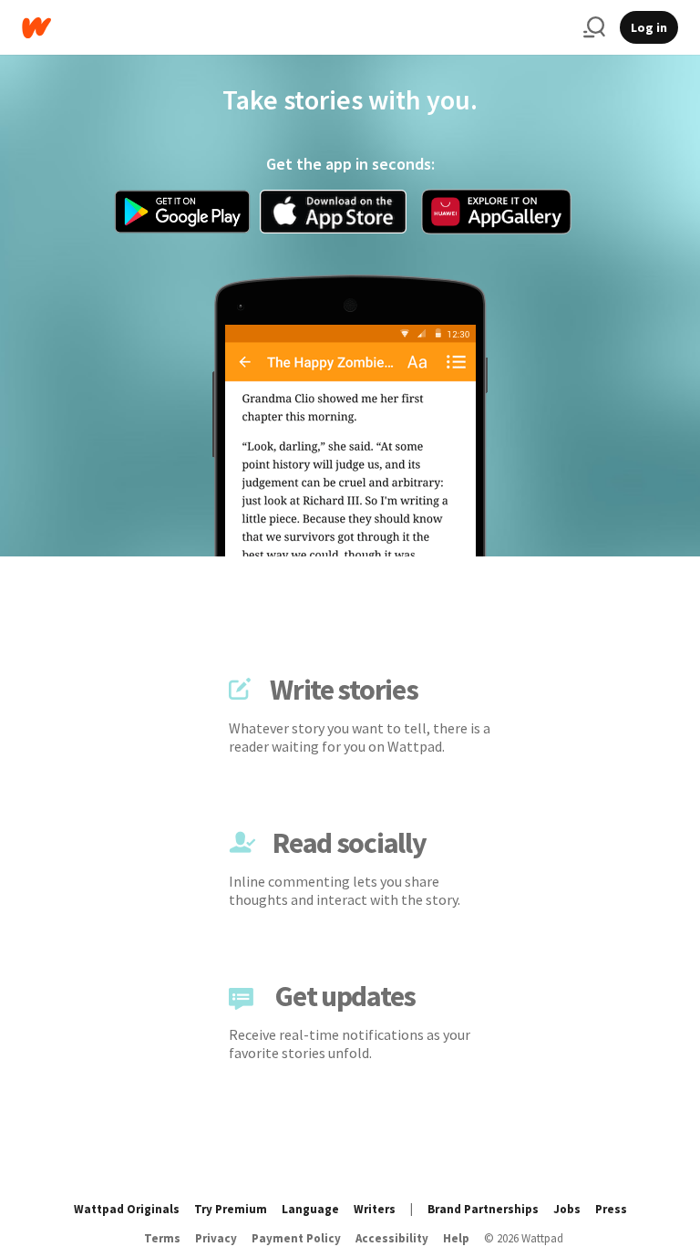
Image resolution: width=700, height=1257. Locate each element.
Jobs (567, 1209)
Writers (375, 1209)
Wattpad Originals (127, 1209)
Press (611, 1209)
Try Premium (230, 1209)
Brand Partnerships (483, 1209)
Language (310, 1209)
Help (456, 1238)
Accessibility (391, 1238)
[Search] (594, 27)
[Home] (295, 27)
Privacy (216, 1238)
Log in (649, 27)
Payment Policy (296, 1238)
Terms (162, 1238)
